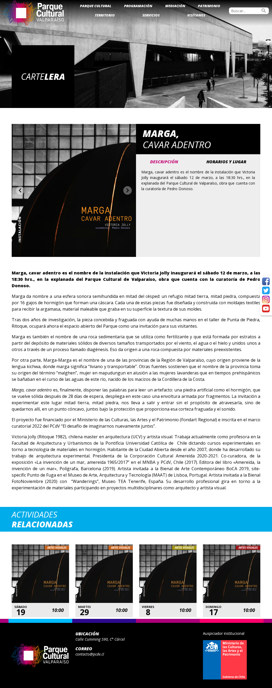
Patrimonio (209, 5)
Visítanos (196, 15)
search (264, 11)
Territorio (105, 15)
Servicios (151, 15)
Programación (138, 5)
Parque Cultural (95, 5)
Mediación (175, 5)
